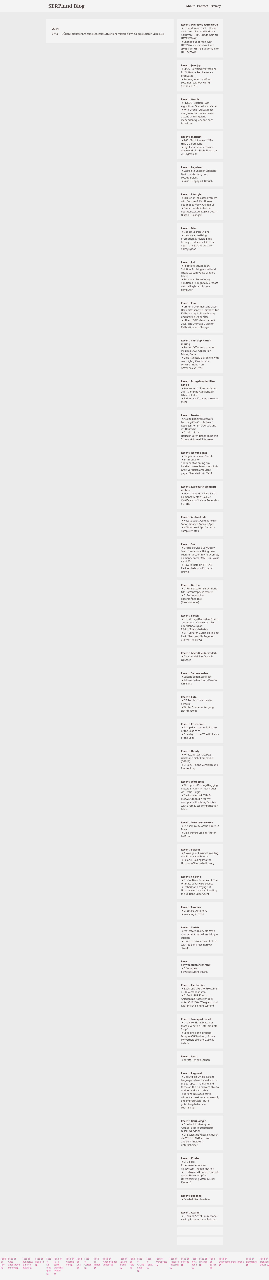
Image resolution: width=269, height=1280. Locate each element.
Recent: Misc (189, 228)
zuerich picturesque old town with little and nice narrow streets (199, 944)
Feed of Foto (132, 1261)
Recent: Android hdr (193, 517)
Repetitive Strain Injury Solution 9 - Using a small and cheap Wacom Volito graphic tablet (198, 271)
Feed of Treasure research (174, 1261)
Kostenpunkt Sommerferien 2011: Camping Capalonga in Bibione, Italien (199, 391)
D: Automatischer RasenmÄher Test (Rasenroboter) (192, 599)
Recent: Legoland (192, 167)
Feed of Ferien (97, 1261)
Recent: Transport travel (196, 1019)
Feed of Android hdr (70, 1261)
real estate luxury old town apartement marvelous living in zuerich (199, 934)
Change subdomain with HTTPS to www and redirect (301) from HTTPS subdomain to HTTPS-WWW (200, 47)
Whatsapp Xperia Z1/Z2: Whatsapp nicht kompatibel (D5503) (197, 758)
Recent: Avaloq (190, 1212)
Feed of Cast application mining (14, 1263)
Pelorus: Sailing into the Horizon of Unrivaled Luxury (197, 861)
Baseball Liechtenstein (197, 1199)
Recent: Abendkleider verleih (199, 653)
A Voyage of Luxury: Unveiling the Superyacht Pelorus (199, 854)
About (190, 6)
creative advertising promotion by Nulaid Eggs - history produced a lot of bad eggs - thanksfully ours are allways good (198, 242)
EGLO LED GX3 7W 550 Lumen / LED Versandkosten (199, 990)
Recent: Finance (191, 907)
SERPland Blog (66, 5)
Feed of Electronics (251, 1260)
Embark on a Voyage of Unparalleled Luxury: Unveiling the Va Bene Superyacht (199, 890)
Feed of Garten (88, 1261)
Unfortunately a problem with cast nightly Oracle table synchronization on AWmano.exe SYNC (200, 363)
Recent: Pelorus (190, 849)
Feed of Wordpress (161, 1260)
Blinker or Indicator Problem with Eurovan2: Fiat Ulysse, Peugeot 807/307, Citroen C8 (199, 201)
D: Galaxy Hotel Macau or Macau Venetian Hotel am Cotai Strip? (199, 1026)
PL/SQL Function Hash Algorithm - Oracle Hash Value (199, 104)
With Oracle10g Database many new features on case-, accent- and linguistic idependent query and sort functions (198, 116)
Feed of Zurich (213, 1261)
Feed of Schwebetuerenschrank (231, 1260)
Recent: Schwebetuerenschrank (195, 963)
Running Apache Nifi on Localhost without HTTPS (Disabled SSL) (196, 82)
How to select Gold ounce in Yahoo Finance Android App (199, 522)
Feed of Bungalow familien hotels (27, 1263)
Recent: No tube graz (194, 452)
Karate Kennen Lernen (197, 1060)
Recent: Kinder (190, 1158)
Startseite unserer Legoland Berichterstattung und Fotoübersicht (198, 174)
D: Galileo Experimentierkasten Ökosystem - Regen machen (197, 1165)
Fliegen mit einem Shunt (198, 456)
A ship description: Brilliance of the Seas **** (199, 729)
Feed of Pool (3, 1261)
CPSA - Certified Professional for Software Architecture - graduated (199, 72)
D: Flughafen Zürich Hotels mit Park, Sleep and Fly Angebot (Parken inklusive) (200, 636)
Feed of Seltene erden (123, 1261)
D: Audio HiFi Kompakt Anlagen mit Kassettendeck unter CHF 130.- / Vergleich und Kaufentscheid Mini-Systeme (199, 1000)
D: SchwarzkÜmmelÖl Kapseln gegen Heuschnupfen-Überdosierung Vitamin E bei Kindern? (200, 1177)
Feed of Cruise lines (140, 1263)
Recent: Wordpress (192, 781)
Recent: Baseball (191, 1195)
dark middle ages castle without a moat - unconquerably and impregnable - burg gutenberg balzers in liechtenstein (200, 1100)
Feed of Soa (79, 1261)
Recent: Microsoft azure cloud (199, 24)
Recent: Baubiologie (193, 1121)
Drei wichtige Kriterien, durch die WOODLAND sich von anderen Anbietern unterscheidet (199, 1140)
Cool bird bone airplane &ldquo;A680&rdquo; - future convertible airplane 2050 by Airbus (198, 1038)
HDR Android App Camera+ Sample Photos (198, 529)
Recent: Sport (189, 1056)
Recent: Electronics (193, 985)
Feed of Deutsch (39, 1260)
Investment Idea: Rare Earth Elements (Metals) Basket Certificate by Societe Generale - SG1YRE (200, 498)
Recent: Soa (188, 544)
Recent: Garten (190, 585)
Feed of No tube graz (48, 1264)
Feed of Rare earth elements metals (59, 1264)
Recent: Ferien (190, 615)
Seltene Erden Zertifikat (197, 676)
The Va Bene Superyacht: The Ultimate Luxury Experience (199, 881)
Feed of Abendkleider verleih (110, 1261)
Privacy (215, 6)
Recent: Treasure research (197, 822)
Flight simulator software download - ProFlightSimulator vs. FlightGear (199, 150)
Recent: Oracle (190, 99)
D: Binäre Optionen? (195, 910)
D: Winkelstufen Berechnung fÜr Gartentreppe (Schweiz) (199, 590)
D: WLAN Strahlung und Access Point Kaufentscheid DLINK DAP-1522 (197, 1128)
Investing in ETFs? (194, 914)
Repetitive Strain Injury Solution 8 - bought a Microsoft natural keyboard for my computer (199, 284)
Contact (202, 6)
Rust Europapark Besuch (198, 181)
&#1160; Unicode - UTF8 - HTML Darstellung (197, 141)
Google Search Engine (197, 232)
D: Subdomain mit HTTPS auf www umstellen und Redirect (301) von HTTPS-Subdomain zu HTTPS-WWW (199, 33)
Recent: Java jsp (191, 65)
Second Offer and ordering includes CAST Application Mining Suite (198, 351)
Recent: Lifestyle (191, 194)
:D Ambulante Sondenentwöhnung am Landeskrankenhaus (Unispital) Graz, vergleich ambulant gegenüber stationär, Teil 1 (199, 466)
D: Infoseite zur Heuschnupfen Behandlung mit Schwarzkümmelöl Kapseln (199, 436)
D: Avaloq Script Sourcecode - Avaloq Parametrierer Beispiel (199, 1217)
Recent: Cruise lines (193, 724)
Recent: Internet (191, 136)
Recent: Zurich (190, 927)
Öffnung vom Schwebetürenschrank (194, 970)
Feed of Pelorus (185, 1260)
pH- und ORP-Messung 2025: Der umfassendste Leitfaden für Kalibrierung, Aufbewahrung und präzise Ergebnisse (200, 312)
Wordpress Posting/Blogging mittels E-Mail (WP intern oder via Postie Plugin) (199, 788)
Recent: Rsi (188, 262)
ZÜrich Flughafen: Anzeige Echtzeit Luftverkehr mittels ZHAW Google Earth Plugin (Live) (113, 34)
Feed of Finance (203, 1260)
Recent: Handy (190, 751)
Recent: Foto (189, 697)
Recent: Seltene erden (194, 673)
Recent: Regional (191, 1073)
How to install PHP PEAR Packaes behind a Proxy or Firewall (196, 568)
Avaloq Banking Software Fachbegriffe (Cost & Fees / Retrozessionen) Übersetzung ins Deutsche (198, 424)
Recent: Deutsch (191, 415)
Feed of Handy (149, 1261)
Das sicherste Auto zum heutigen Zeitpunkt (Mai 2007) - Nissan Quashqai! (199, 211)
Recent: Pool (188, 303)
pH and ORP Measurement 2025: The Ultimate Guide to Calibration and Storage (198, 324)
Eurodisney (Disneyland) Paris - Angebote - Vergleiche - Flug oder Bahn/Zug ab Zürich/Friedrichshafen (200, 624)
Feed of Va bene (194, 1261)
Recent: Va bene (191, 876)
